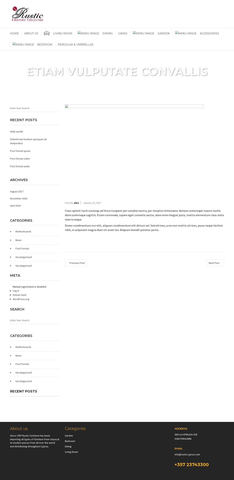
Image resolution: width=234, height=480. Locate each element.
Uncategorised (24, 257)
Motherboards (23, 231)
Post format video (20, 158)
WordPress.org (21, 299)
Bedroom (70, 441)
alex (76, 202)
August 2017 (16, 191)
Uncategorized (24, 265)
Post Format (22, 248)
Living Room (71, 452)
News (19, 240)
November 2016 (18, 198)
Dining (68, 446)
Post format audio (20, 166)
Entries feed (19, 295)
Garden (69, 435)
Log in (16, 290)
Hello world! (16, 131)
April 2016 (15, 205)
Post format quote (20, 151)
